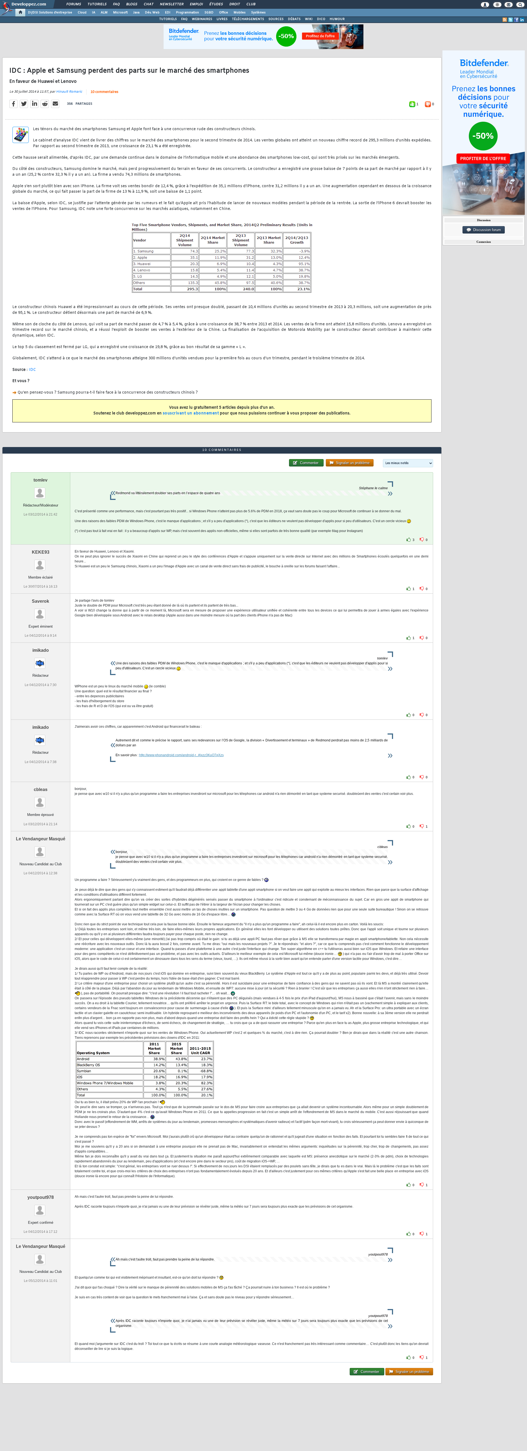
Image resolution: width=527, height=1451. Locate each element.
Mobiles (240, 13)
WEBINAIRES (202, 19)
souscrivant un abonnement (191, 413)
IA (93, 13)
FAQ (116, 4)
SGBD (209, 13)
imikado (40, 650)
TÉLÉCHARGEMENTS (248, 19)
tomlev (40, 480)
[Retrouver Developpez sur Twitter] (510, 20)
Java (136, 13)
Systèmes (258, 13)
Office (223, 13)
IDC (32, 369)
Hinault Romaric (69, 92)
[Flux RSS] (505, 20)
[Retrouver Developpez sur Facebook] (516, 20)
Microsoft (120, 13)
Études (216, 4)
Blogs (131, 4)
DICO (321, 19)
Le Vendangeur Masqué (40, 839)
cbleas (40, 789)
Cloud (82, 13)
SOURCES (276, 19)
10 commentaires (104, 92)
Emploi (196, 4)
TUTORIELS (168, 19)
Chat (148, 4)
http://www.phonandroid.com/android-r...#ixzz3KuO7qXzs (181, 755)
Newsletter (171, 4)
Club (251, 4)
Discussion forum (486, 230)
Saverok (40, 601)
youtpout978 (40, 1197)
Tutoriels (97, 4)
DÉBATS (294, 19)
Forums (73, 4)
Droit (234, 4)
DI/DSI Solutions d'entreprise (50, 13)
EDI (167, 13)
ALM (104, 13)
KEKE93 (40, 552)
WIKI (309, 19)
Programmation (187, 13)
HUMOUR (337, 19)
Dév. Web (152, 13)
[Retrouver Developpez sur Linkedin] (522, 20)
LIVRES (222, 19)
